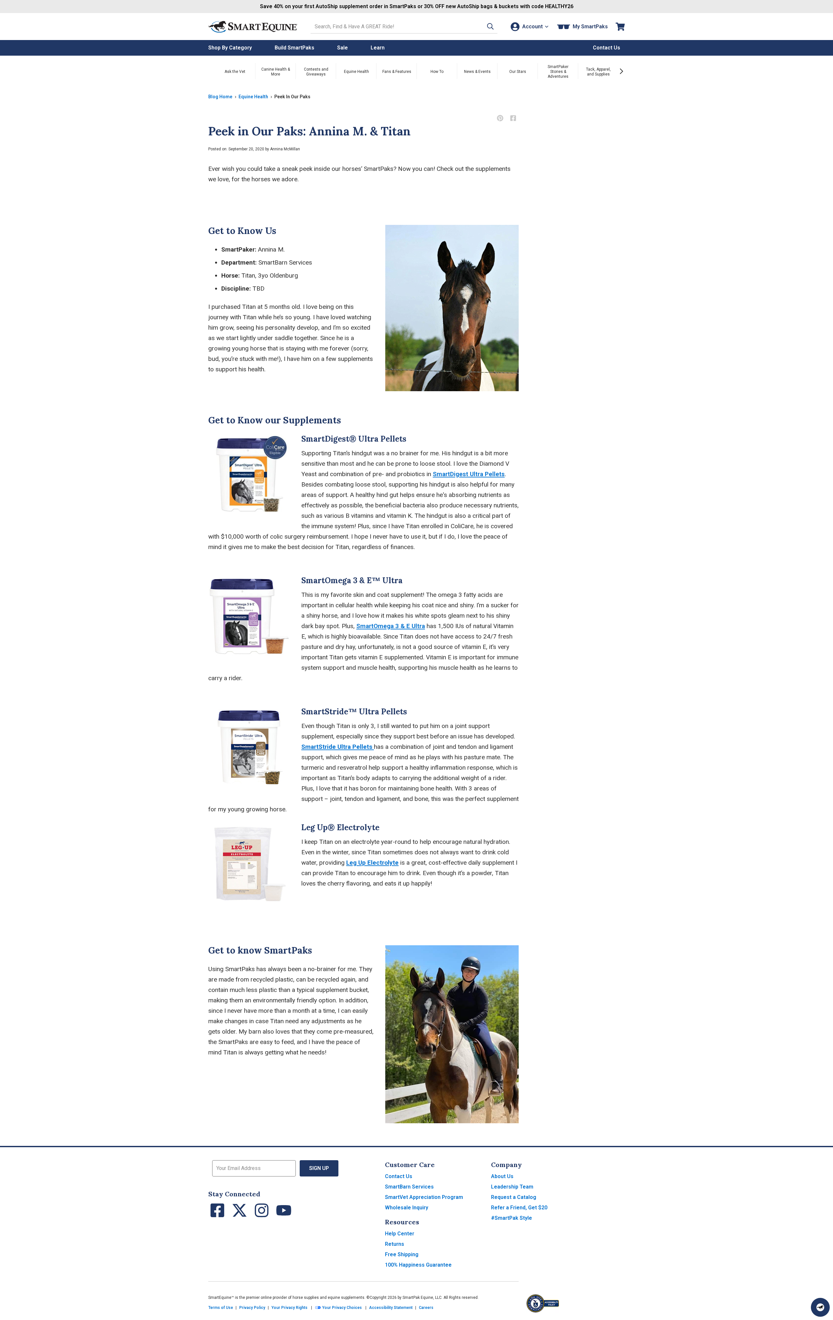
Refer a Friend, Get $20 (519, 1207)
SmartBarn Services (409, 1187)
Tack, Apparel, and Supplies (598, 71)
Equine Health (356, 71)
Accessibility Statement (391, 1307)
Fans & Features (396, 71)
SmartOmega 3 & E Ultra (390, 626)
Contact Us (398, 1176)
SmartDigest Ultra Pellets (469, 474)
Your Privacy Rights (289, 1307)
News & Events (477, 71)
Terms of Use (220, 1307)
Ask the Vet (235, 71)
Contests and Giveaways (316, 71)
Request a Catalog (513, 1197)
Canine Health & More (275, 71)
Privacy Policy (252, 1307)
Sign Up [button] (319, 1168)
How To (437, 71)
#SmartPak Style (511, 1218)
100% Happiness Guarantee (418, 1265)
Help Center (399, 1234)
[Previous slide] (211, 71)
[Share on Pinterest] (500, 118)
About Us (502, 1176)
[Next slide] (621, 71)
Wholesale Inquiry (406, 1207)
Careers (426, 1307)
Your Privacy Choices (341, 1307)
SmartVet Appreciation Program (424, 1197)
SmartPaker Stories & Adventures (558, 71)
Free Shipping (401, 1254)
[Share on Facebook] (513, 118)
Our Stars (517, 71)
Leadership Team (512, 1187)
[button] (490, 27)
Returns (394, 1244)
